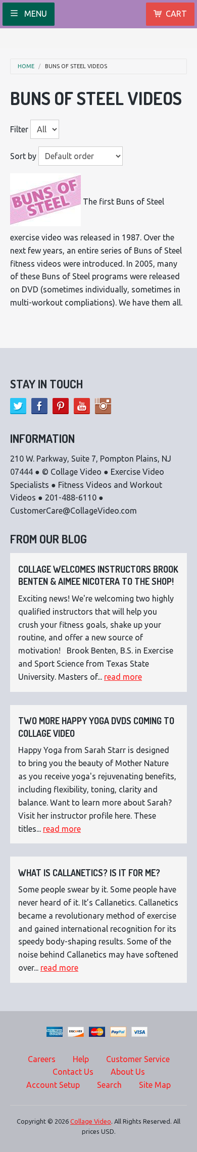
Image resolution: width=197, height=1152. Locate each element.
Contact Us (73, 1071)
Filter (19, 129)
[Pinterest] (61, 406)
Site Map (155, 1084)
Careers (42, 1059)
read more (123, 676)
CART (176, 13)
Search (109, 1084)
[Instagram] (103, 406)
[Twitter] (18, 406)
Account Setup (53, 1084)
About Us (128, 1071)
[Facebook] (39, 406)
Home (26, 66)
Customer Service (138, 1059)
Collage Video (90, 1121)
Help (81, 1059)
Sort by (23, 156)
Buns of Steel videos (76, 66)
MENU (34, 13)
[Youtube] (82, 406)
